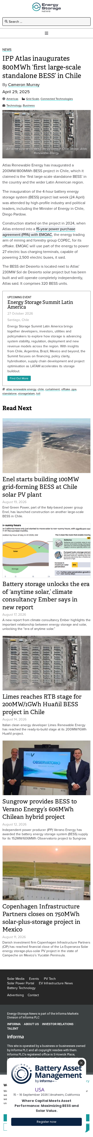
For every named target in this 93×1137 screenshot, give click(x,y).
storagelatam (26, 393)
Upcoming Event (19, 297)
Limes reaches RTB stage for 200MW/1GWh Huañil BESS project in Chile (42, 704)
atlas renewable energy (21, 389)
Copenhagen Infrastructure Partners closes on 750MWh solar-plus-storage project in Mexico (41, 918)
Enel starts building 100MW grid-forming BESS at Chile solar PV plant (40, 487)
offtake (65, 389)
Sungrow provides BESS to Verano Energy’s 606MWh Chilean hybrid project (39, 809)
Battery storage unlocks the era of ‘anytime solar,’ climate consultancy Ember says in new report (46, 595)
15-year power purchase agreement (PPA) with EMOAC (38, 231)
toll (38, 393)
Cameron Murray (24, 85)
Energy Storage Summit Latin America (40, 304)
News (6, 49)
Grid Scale (32, 99)
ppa (74, 389)
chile (41, 389)
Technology (13, 105)
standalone (9, 393)
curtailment (52, 389)
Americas (12, 99)
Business (29, 105)
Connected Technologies (57, 99)
